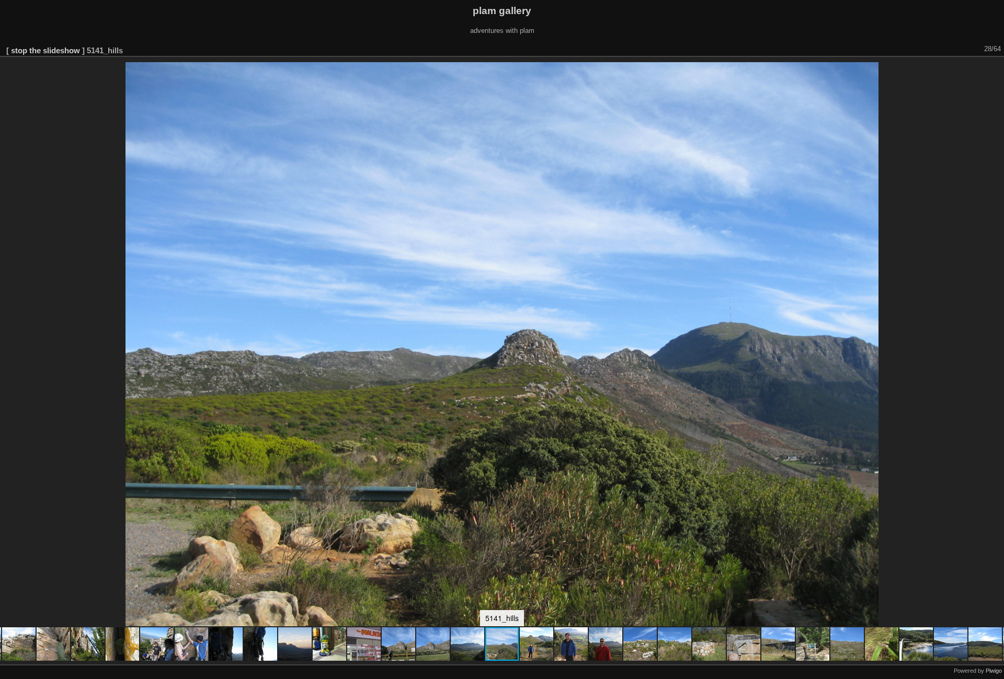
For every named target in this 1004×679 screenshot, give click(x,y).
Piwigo (994, 671)
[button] (19, 644)
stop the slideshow (45, 50)
